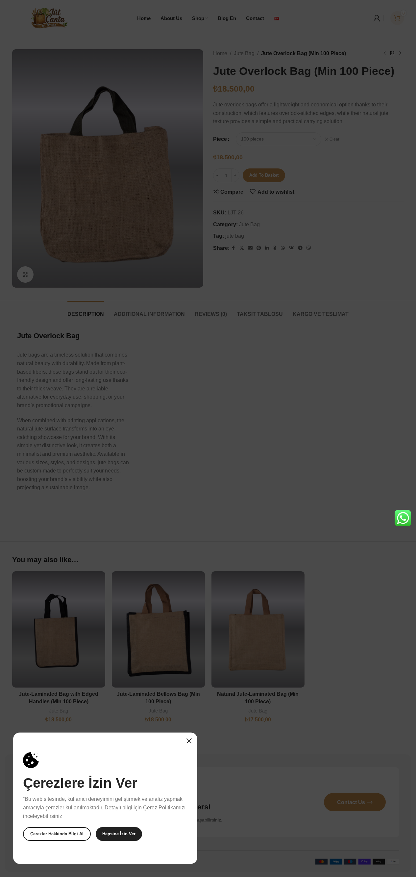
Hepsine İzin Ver (118, 833)
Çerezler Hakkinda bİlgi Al (57, 833)
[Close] (189, 741)
